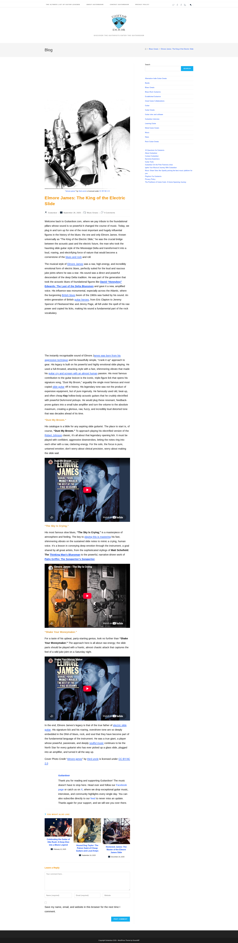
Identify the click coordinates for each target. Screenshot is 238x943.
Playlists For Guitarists (153, 176)
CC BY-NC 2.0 (104, 191)
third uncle (82, 191)
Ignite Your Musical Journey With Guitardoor (161, 167)
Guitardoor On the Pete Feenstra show (159, 165)
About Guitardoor (151, 153)
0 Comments (109, 213)
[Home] (146, 49)
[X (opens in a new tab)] (173, 5)
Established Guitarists (153, 96)
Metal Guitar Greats (152, 128)
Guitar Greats (150, 110)
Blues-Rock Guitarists (153, 92)
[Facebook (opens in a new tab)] (177, 5)
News (147, 137)
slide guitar (58, 386)
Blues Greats (92, 213)
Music (147, 132)
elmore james (70, 191)
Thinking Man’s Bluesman (65, 554)
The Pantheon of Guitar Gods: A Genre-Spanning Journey (165, 182)
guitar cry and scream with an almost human (72, 373)
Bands (147, 83)
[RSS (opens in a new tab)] (185, 5)
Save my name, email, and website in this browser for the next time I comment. (82, 909)
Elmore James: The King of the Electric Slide (177, 49)
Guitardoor (52, 213)
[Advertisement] (87, 81)
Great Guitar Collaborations (154, 101)
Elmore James (75, 264)
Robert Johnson (53, 435)
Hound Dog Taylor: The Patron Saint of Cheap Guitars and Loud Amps (87, 848)
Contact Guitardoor (152, 156)
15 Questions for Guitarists (154, 150)
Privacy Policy (150, 179)
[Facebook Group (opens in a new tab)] (181, 5)
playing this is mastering (97, 536)
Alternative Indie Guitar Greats (156, 78)
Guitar (147, 105)
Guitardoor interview (152, 119)
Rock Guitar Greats (152, 141)
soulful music (96, 743)
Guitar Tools (149, 162)
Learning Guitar (150, 123)
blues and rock (74, 257)
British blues (68, 295)
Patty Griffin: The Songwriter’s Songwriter (70, 559)
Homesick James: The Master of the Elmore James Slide (116, 849)
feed (92, 798)
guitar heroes (81, 299)
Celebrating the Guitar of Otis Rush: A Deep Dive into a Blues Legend (58, 842)
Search (147, 64)
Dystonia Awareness (152, 159)
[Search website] (191, 5)
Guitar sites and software (154, 114)
